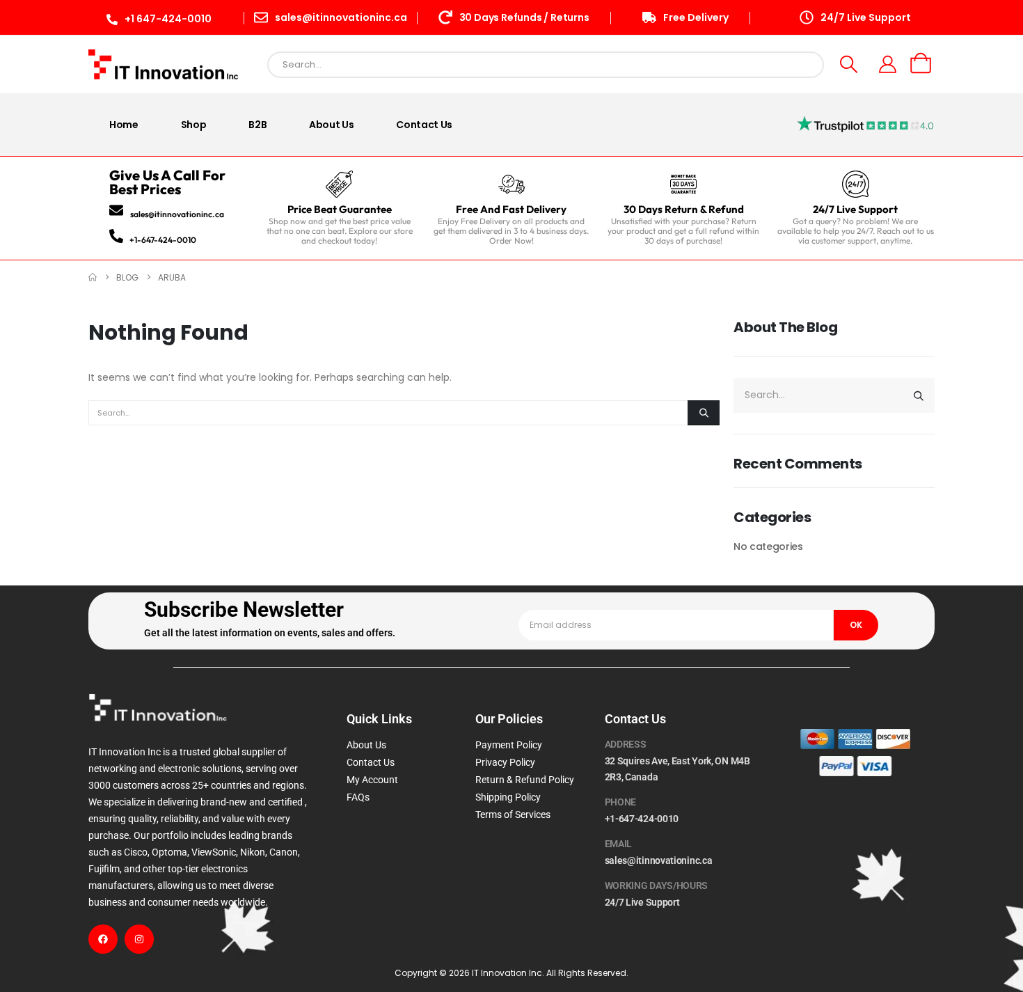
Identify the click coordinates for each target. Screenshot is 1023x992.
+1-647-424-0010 (162, 240)
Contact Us (424, 125)
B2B (257, 125)
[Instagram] (139, 939)
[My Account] (888, 64)
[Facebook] (103, 939)
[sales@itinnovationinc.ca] (116, 210)
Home (123, 125)
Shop (194, 125)
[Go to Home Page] (92, 277)
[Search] (704, 412)
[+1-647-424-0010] (116, 236)
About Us (331, 125)
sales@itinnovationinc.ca (177, 214)
